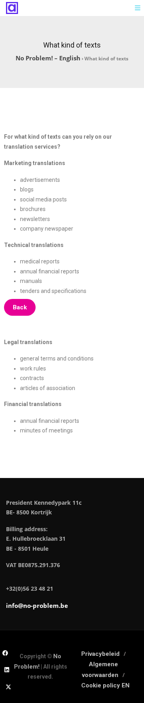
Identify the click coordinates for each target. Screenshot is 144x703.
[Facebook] (5, 653)
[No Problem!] (12, 8)
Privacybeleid (100, 653)
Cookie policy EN (105, 685)
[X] (8, 687)
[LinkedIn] (6, 669)
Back (20, 307)
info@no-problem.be (37, 605)
